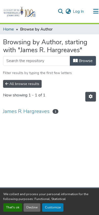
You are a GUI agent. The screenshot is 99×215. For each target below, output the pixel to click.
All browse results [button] (23, 83)
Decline (32, 207)
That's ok (12, 207)
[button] (28, 11)
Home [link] (8, 29)
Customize (53, 207)
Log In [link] (78, 11)
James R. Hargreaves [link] (26, 111)
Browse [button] (85, 61)
